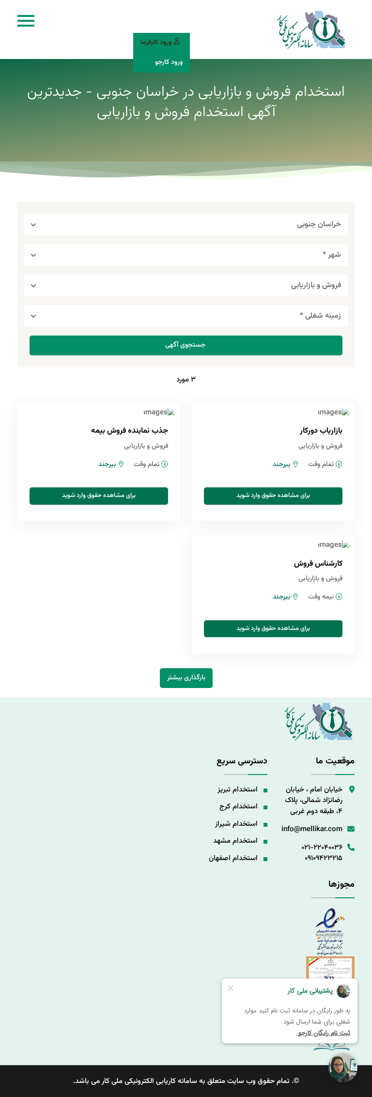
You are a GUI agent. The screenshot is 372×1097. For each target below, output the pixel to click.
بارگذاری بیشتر (186, 678)
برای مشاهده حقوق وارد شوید (273, 495)
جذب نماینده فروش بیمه (129, 431)
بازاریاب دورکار (321, 431)
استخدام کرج (238, 806)
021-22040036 (321, 847)
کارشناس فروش (318, 564)
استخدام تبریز (237, 789)
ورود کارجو (169, 62)
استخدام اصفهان (233, 858)
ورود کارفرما (155, 42)
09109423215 (323, 858)
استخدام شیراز (236, 824)
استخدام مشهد (235, 841)
